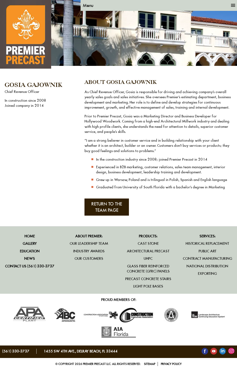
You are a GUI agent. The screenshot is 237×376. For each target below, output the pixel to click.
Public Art (207, 251)
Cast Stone (148, 243)
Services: (207, 236)
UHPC (148, 258)
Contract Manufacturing (207, 258)
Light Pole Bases (148, 286)
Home (30, 236)
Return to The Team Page (106, 207)
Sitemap (149, 364)
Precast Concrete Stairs (148, 279)
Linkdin (222, 351)
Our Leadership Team (89, 243)
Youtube (213, 351)
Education (30, 251)
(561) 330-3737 (15, 351)
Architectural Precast (148, 251)
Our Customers (89, 258)
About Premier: (89, 236)
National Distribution (207, 266)
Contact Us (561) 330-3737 (29, 266)
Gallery (30, 243)
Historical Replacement (207, 243)
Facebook (205, 351)
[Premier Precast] (25, 67)
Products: (148, 236)
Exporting (207, 273)
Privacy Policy (171, 364)
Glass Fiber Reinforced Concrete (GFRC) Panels (148, 269)
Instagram (231, 351)
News (29, 258)
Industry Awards (89, 251)
